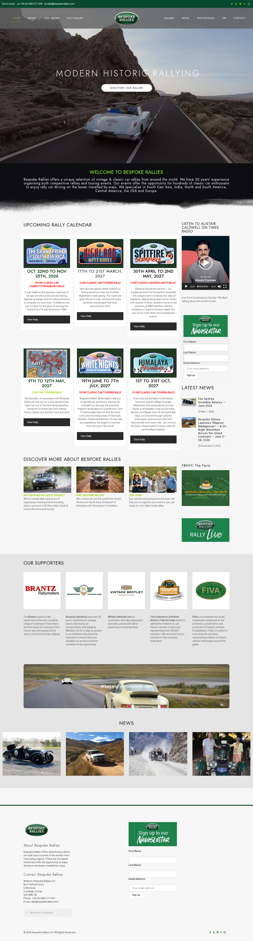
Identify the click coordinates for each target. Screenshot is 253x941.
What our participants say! (126, 686)
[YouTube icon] (244, 4)
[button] (206, 263)
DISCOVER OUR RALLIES (126, 88)
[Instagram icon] (249, 4)
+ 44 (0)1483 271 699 (31, 3)
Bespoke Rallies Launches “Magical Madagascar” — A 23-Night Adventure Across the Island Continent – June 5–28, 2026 (212, 430)
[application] (205, 263)
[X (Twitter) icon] (236, 4)
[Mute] (219, 286)
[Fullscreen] (225, 286)
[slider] (202, 286)
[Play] (186, 286)
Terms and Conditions (41, 912)
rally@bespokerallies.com (61, 3)
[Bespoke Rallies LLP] (126, 18)
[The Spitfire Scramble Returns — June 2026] (32, 754)
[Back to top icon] (236, 934)
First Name (189, 341)
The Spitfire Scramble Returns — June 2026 (211, 402)
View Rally (32, 319)
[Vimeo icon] (240, 4)
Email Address (191, 363)
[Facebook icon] (231, 4)
